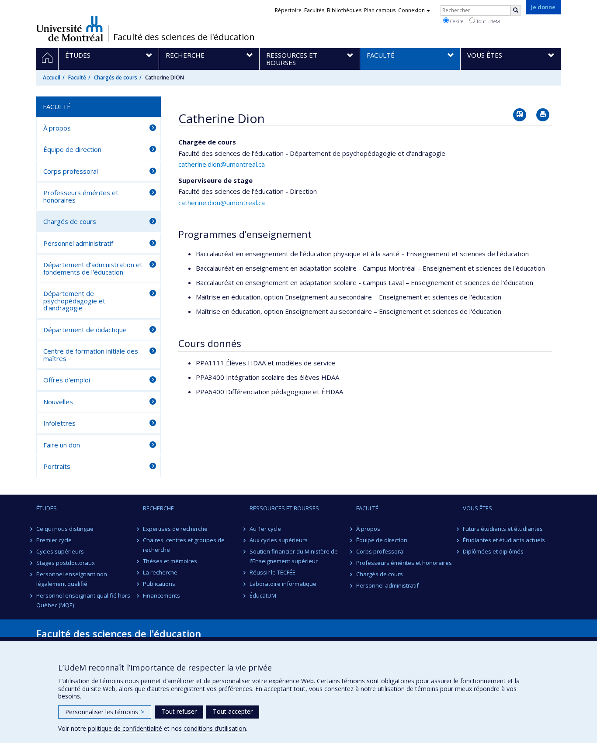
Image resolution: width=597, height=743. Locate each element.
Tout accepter (233, 711)
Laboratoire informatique (283, 584)
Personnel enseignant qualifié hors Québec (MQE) (83, 600)
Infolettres (59, 423)
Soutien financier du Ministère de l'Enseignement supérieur (294, 556)
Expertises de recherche (175, 529)
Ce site (456, 21)
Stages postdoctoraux (65, 563)
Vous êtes (477, 508)
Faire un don (61, 444)
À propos (57, 128)
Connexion (411, 10)
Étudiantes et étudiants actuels (504, 540)
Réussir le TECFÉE (272, 572)
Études (46, 508)
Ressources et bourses (284, 508)
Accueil (51, 77)
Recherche (158, 508)
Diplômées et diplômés (493, 551)
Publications (159, 584)
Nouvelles (58, 401)
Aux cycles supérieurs (279, 540)
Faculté (77, 77)
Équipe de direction (72, 149)
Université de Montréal (69, 28)
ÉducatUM (263, 595)
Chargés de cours (115, 77)
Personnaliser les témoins (104, 712)
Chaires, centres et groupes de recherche (184, 545)
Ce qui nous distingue (65, 529)
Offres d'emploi (66, 379)
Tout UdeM (487, 21)
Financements (161, 595)
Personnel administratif (78, 243)
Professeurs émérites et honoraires (80, 196)
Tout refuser (179, 711)
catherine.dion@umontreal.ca (221, 164)
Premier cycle (54, 540)
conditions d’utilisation (215, 728)
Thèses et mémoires (170, 561)
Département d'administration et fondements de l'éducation (92, 268)
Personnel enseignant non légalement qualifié (71, 579)
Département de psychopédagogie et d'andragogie (74, 300)
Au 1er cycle (265, 529)
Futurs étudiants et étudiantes (503, 529)
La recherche (160, 572)
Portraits (56, 466)
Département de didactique (85, 329)
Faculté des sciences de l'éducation (184, 37)
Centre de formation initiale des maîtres (90, 355)
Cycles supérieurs (60, 551)
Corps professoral (70, 171)
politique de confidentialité (125, 728)
